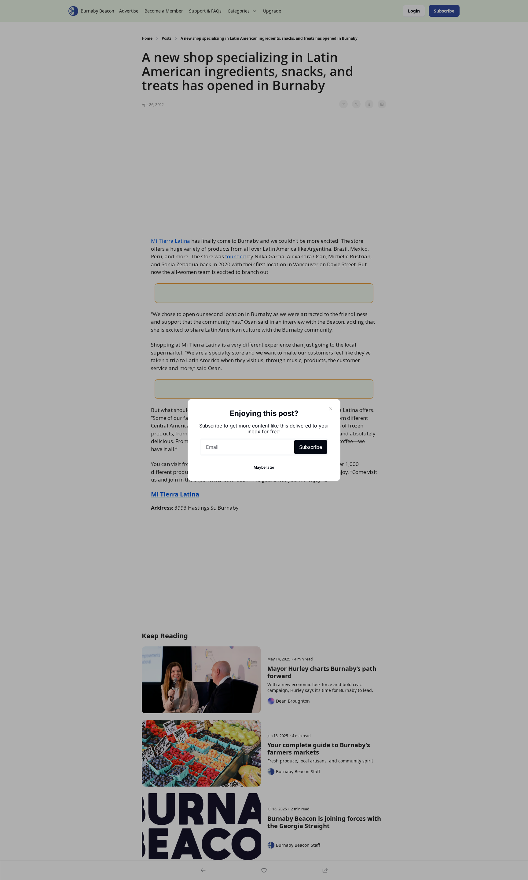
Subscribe (310, 447)
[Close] (330, 408)
